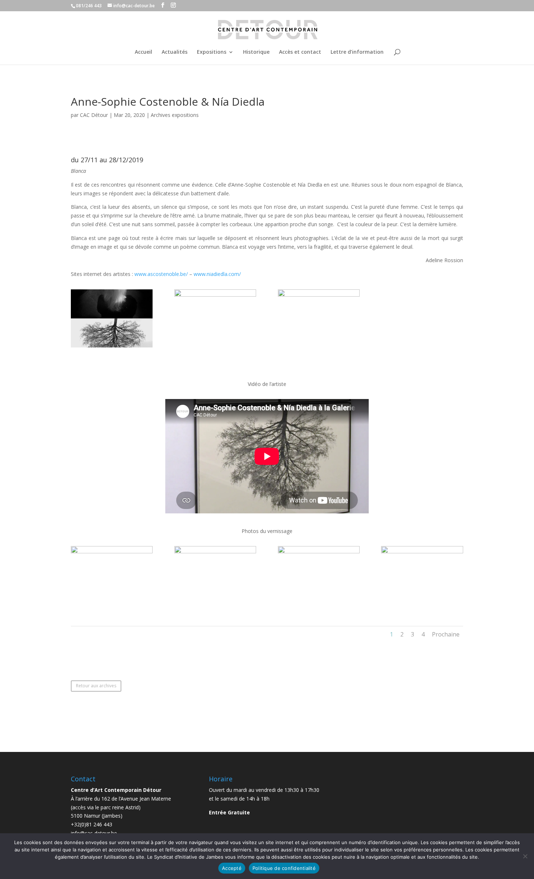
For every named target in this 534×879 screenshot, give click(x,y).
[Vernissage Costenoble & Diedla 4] (422, 604)
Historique (256, 52)
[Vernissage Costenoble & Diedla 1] (112, 604)
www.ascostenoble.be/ (161, 273)
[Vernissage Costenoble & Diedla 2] (215, 604)
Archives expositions (175, 114)
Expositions (211, 52)
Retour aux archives (96, 686)
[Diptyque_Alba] (112, 347)
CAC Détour (94, 114)
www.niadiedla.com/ (217, 273)
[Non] (525, 856)
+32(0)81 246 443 (91, 824)
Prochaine (446, 634)
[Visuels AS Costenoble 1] (319, 347)
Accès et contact (300, 52)
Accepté (232, 868)
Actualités (174, 52)
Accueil (143, 52)
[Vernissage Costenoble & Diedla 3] (319, 604)
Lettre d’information (357, 52)
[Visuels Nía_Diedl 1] (215, 347)
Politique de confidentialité (284, 868)
